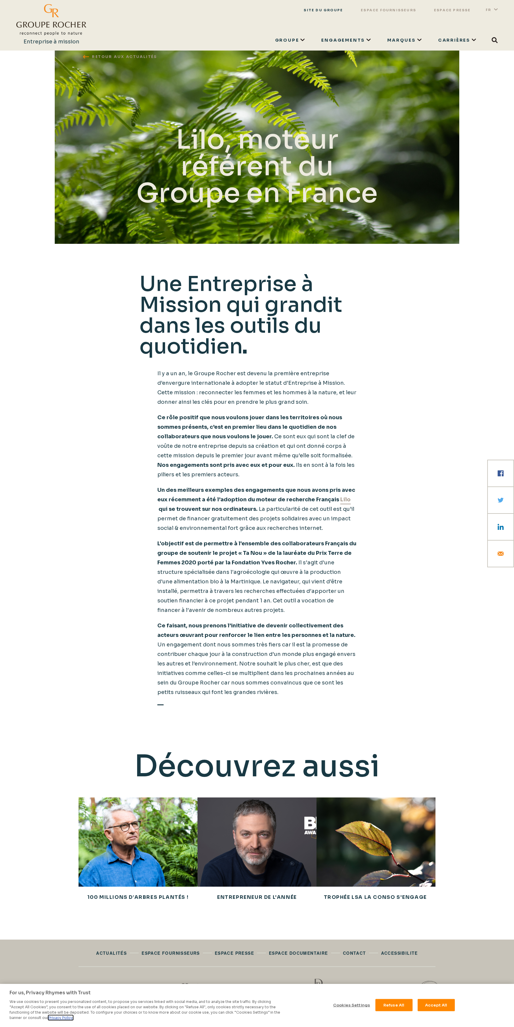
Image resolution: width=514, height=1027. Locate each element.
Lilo (345, 499)
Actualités (111, 953)
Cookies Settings (351, 1004)
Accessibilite (399, 953)
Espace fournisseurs (388, 10)
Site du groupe (323, 10)
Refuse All (393, 1004)
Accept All (436, 1004)
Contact (354, 953)
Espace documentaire (298, 953)
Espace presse (452, 10)
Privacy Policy (60, 1017)
